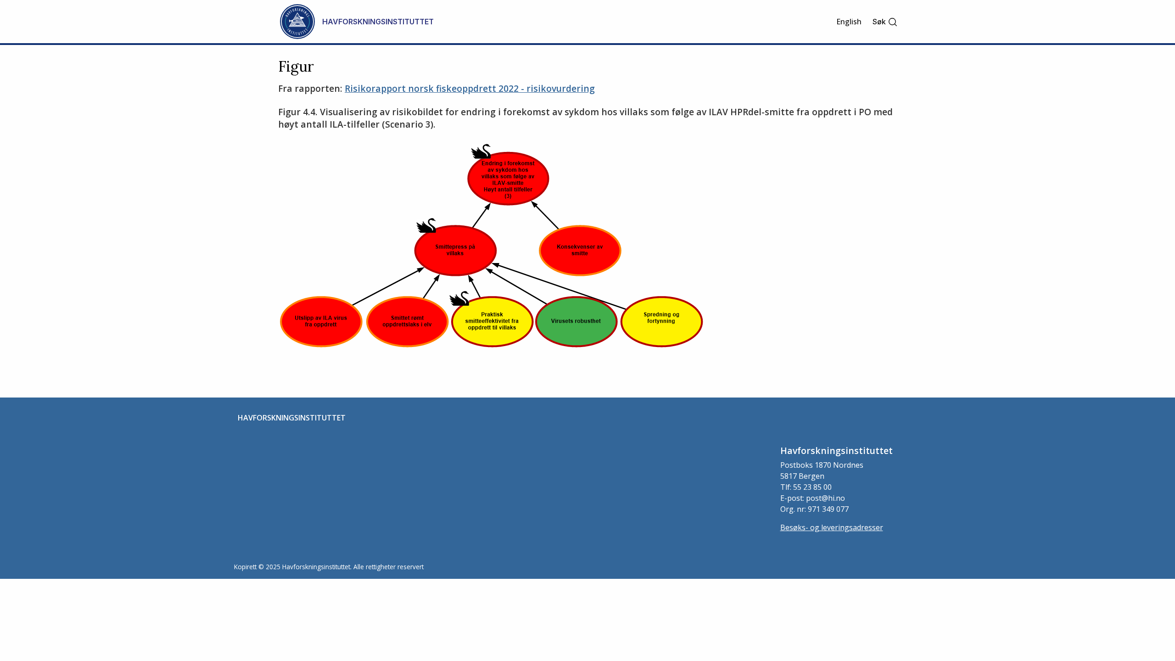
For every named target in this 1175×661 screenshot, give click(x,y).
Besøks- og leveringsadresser (831, 527)
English (849, 22)
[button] (885, 22)
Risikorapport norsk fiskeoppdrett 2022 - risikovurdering (470, 88)
